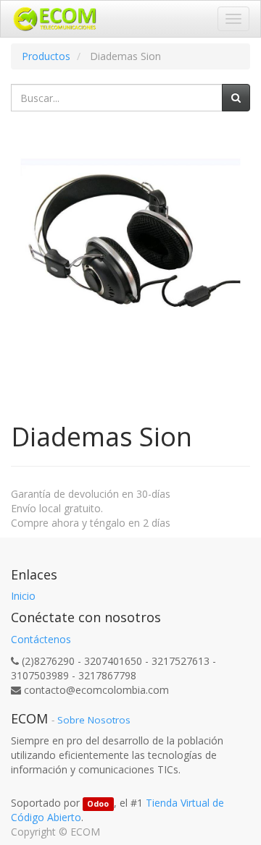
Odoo (98, 804)
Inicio (23, 596)
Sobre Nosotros (93, 719)
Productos (46, 56)
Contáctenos (41, 639)
